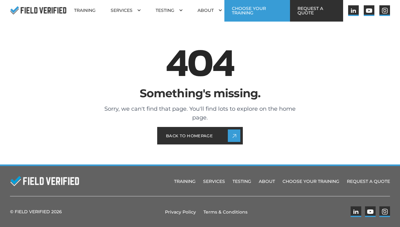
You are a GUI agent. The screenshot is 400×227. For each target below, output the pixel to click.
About (267, 181)
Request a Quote (368, 181)
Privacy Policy (180, 212)
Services (214, 181)
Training (185, 181)
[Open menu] (139, 10)
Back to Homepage (189, 135)
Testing (241, 181)
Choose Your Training (310, 181)
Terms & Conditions (225, 212)
